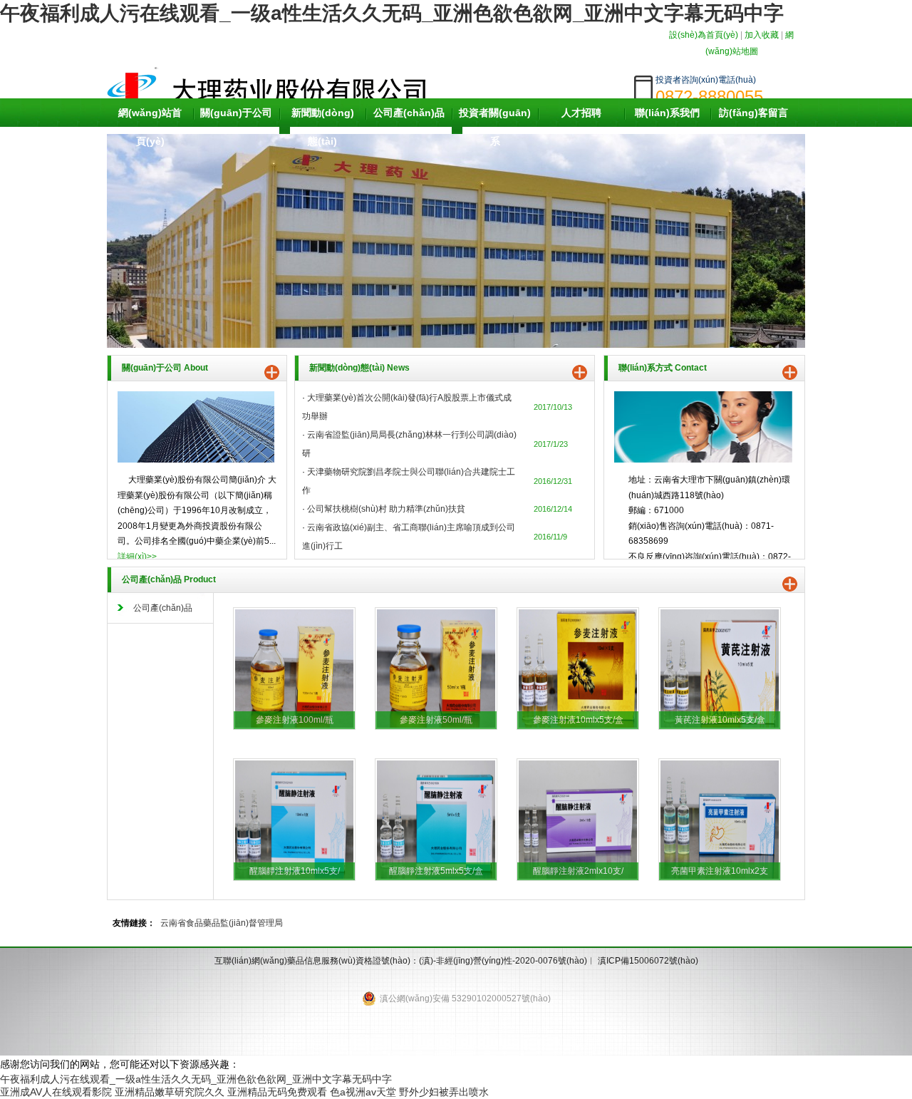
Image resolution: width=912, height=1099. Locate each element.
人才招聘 (581, 112)
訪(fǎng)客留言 (753, 112)
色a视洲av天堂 (363, 1092)
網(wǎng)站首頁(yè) (150, 127)
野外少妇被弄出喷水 (444, 1092)
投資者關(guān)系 (495, 127)
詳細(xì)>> (137, 557)
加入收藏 (762, 35)
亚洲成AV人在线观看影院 (56, 1092)
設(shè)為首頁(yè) (703, 35)
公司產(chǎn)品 (409, 112)
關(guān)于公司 (236, 112)
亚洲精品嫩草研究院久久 (169, 1092)
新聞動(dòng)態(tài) (322, 127)
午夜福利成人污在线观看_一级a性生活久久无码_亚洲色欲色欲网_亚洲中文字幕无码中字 (392, 13)
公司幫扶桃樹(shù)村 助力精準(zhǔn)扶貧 (386, 509)
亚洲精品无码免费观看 (277, 1092)
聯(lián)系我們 (667, 112)
